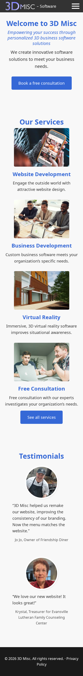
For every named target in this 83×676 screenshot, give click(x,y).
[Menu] (75, 6)
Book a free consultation (41, 83)
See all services (41, 417)
